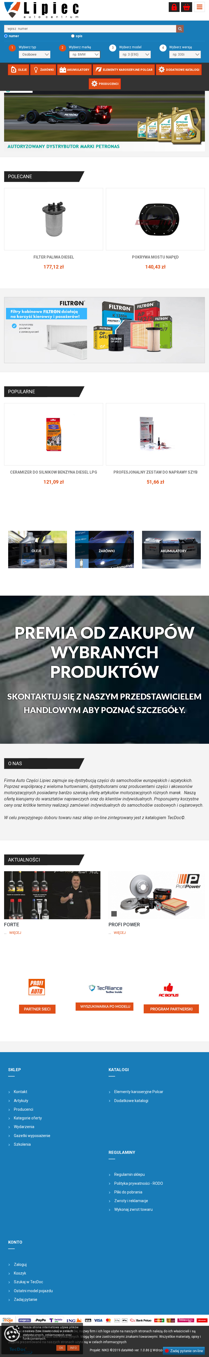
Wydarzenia (24, 1127)
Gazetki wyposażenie (32, 1136)
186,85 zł (155, 482)
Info (73, 1347)
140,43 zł (54, 267)
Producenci (23, 1109)
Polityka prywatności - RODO (138, 1183)
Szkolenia (22, 1144)
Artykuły (21, 1101)
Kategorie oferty (28, 1118)
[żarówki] (104, 549)
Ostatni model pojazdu (33, 1291)
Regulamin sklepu (129, 1174)
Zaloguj (20, 1264)
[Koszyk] (186, 7)
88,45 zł (155, 272)
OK (61, 1347)
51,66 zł (54, 482)
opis (79, 36)
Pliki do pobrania (128, 1192)
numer (14, 36)
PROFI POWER (124, 924)
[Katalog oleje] (37, 549)
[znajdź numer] (180, 29)
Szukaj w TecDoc (28, 1282)
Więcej (15, 933)
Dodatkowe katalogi (131, 1101)
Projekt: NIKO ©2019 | (120, 1350)
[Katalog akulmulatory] (171, 550)
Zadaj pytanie (25, 1299)
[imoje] (104, 1320)
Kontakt (20, 1092)
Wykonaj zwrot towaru (133, 1209)
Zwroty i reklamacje (131, 1201)
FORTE (11, 924)
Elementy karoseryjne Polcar (138, 1092)
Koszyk (20, 1273)
